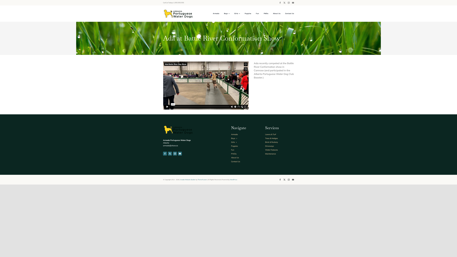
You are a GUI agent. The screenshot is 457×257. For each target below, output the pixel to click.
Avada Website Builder (187, 179)
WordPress (233, 179)
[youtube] (293, 3)
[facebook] (280, 3)
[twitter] (284, 3)
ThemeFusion (202, 179)
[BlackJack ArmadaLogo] (178, 10)
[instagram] (289, 3)
